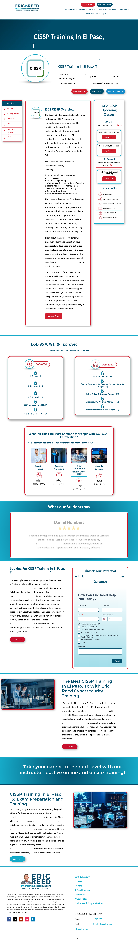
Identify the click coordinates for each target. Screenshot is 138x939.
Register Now (109, 137)
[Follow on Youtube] (21, 919)
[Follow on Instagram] (27, 919)
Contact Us (80, 895)
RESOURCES (123, 10)
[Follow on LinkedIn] (33, 919)
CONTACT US (90, 14)
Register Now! (53, 316)
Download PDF (79, 91)
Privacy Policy (81, 899)
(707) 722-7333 (100, 919)
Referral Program (82, 890)
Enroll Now (96, 91)
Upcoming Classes (104, 4)
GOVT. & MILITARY (69, 10)
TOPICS (91, 10)
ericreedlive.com (81, 929)
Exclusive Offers (87, 4)
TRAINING (112, 10)
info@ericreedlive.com (102, 924)
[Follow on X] (15, 919)
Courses (78, 881)
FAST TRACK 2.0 (102, 10)
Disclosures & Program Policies (89, 903)
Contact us (17, 640)
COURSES (82, 10)
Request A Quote (115, 91)
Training (78, 886)
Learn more (69, 747)
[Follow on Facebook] (9, 919)
